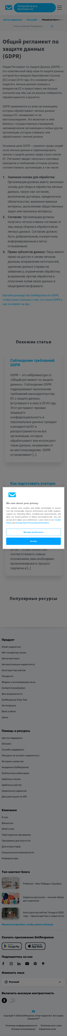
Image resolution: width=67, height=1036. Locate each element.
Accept (33, 541)
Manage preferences (33, 532)
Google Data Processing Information (32, 523)
